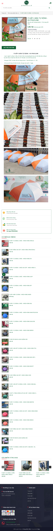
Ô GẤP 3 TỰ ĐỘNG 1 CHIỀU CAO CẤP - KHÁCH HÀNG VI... (22, 267)
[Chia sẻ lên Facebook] (32, 38)
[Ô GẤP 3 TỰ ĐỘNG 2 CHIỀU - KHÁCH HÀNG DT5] (43, 466)
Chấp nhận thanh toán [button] (9, 507)
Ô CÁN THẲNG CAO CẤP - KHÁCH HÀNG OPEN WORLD (22, 249)
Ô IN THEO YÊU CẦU (32, 498)
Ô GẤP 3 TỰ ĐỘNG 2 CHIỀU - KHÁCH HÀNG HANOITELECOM (23, 312)
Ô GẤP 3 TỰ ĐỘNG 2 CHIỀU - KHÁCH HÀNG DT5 (20, 258)
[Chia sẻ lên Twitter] (34, 38)
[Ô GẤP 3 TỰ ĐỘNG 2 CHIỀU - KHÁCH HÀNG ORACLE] (9, 466)
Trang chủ (30, 491)
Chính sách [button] (32, 488)
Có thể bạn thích (8, 237)
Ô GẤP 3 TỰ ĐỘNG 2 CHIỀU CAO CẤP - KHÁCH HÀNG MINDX (23, 411)
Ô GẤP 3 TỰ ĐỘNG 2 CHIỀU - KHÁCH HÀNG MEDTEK (21, 402)
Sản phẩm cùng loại (10, 457)
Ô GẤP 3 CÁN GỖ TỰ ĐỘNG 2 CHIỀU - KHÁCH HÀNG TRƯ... (23, 348)
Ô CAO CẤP (30, 496)
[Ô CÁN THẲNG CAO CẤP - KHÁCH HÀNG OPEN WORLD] (26, 466)
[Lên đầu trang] (50, 527)
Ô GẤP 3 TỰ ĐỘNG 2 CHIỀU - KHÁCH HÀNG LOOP (21, 276)
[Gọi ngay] (4, 274)
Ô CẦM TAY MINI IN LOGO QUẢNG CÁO (18, 339)
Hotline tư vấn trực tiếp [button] (9, 519)
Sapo (39, 529)
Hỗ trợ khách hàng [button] (34, 507)
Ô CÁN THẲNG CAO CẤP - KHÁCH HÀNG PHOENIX (21, 429)
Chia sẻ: (29, 38)
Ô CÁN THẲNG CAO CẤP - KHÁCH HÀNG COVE (20, 375)
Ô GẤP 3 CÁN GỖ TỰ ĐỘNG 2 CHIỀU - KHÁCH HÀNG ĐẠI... (22, 384)
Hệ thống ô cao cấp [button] (8, 488)
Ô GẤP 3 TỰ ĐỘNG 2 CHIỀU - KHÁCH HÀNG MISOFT (21, 366)
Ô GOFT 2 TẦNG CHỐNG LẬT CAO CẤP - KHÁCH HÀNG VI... (23, 393)
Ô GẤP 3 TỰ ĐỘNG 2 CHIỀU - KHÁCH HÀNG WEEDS (21, 330)
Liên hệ (29, 501)
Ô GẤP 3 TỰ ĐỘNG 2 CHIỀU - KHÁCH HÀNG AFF (20, 285)
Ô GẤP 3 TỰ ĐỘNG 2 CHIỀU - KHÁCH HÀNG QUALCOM (22, 321)
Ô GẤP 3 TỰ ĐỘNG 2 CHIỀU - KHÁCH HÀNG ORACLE (21, 240)
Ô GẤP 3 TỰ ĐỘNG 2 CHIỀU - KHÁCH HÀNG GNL (20, 303)
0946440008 (14, 231)
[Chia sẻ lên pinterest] (37, 38)
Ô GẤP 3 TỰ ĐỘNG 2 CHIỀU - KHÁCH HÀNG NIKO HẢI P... (22, 357)
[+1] (39, 38)
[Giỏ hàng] (49, 3)
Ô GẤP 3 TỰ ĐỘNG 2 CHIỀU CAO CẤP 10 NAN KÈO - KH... (22, 447)
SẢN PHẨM (30, 493)
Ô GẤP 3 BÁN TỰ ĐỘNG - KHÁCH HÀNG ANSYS (20, 294)
